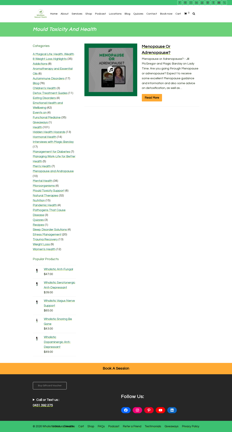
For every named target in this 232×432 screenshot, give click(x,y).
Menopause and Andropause (53, 171)
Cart (81, 426)
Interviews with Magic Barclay (53, 141)
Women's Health (44, 249)
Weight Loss (41, 244)
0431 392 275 (43, 405)
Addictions (40, 63)
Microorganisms (44, 185)
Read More (152, 97)
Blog (36, 83)
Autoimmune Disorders (49, 78)
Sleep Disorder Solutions (50, 229)
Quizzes (38, 220)
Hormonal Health (44, 137)
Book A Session (116, 368)
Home (56, 426)
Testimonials (153, 426)
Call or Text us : (46, 402)
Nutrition (39, 200)
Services (69, 426)
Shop (90, 426)
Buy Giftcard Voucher (50, 385)
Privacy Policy (190, 426)
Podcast (113, 426)
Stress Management (47, 234)
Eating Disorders (44, 98)
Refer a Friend (132, 426)
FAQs (101, 426)
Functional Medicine (47, 117)
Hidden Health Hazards (49, 132)
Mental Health (42, 180)
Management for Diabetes (51, 151)
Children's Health (44, 88)
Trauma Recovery (45, 239)
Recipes (38, 224)
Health (37, 127)
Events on (40, 112)
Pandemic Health (45, 205)
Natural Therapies (45, 195)
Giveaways (40, 122)
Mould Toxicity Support (49, 190)
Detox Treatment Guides (50, 93)
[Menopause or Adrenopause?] (110, 93)
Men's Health (42, 166)
